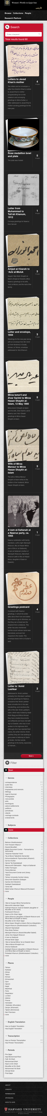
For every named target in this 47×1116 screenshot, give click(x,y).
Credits (8, 1089)
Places (11, 963)
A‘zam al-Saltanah (24, 937)
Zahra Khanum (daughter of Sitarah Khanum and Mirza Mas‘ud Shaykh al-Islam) (24, 917)
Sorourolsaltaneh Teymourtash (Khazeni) (24, 858)
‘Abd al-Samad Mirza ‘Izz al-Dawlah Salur (24, 942)
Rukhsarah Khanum (24, 912)
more (7, 891)
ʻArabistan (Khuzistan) (24, 1005)
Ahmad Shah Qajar (24, 939)
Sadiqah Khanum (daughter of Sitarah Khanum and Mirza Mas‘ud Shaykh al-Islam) (24, 950)
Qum (24, 981)
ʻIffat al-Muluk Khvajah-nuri (24, 944)
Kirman (24, 977)
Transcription (14, 1036)
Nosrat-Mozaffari (24, 847)
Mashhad (24, 988)
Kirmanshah (24, 979)
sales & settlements (24, 806)
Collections (18, 13)
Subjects (12, 825)
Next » (31, 756)
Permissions (10, 1094)
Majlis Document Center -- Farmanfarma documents (24, 850)
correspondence (24, 782)
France (24, 1000)
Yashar (24, 875)
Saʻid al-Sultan (24, 860)
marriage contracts (24, 815)
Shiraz (24, 972)
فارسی (39, 7)
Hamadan (24, 1003)
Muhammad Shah (11, 1061)
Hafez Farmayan (24, 868)
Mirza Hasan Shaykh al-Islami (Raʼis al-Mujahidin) (24, 923)
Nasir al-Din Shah (11, 1064)
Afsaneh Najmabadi (24, 928)
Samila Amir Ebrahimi (24, 882)
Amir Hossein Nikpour (24, 844)
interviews (24, 787)
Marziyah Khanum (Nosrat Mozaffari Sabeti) (24, 932)
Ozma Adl (24, 886)
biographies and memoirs (24, 789)
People (28, 13)
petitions (24, 808)
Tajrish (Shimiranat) (24, 1010)
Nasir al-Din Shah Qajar (24, 914)
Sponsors (9, 1098)
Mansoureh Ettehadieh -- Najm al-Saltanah (24, 865)
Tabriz (24, 974)
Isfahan (24, 998)
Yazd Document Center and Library (24, 872)
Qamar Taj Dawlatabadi (24, 863)
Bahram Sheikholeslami (24, 842)
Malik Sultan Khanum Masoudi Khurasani (24, 889)
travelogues (24, 803)
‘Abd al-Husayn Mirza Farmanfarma (24, 903)
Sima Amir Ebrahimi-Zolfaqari (24, 879)
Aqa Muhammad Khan (13, 1056)
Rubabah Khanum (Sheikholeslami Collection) (24, 953)
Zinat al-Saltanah (24, 946)
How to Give (10, 1102)
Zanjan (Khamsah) (24, 1007)
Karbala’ (24, 970)
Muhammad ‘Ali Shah (12, 1068)
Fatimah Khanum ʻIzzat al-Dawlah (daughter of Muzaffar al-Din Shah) (24, 908)
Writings (24, 792)
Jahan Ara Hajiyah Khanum (24, 935)
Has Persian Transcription (24, 1042)
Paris (24, 991)
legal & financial (24, 794)
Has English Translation (24, 1028)
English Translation (16, 1022)
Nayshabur (24, 993)
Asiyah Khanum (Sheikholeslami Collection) (24, 925)
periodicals (24, 810)
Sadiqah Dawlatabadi (24, 884)
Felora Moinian (24, 870)
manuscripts (24, 799)
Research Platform (13, 18)
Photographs (24, 796)
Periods (11, 1050)
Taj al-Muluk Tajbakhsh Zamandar (24, 856)
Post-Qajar (9, 1073)
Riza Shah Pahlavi (24, 930)
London (24, 995)
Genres (11, 778)
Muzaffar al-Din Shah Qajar (24, 921)
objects (24, 813)
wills (24, 801)
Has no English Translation (24, 1026)
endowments (24, 818)
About (7, 1085)
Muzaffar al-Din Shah (12, 1066)
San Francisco (24, 1012)
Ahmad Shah (9, 1071)
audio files (24, 785)
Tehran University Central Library (24, 877)
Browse (8, 13)
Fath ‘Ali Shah (10, 1059)
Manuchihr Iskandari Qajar (24, 905)
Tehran (24, 967)
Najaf (24, 986)
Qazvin (24, 984)
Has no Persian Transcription (24, 1040)
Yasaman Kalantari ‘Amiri (24, 853)
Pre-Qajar (8, 1054)
